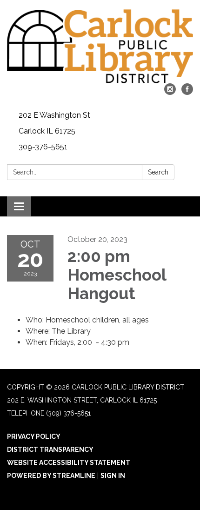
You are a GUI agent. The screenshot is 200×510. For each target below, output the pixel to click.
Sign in (112, 475)
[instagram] (170, 92)
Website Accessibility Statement (68, 462)
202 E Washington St (54, 115)
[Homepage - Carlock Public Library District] (100, 46)
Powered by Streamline (51, 475)
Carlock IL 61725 (47, 131)
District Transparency (50, 449)
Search (158, 172)
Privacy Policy (33, 436)
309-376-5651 (43, 146)
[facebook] (187, 92)
